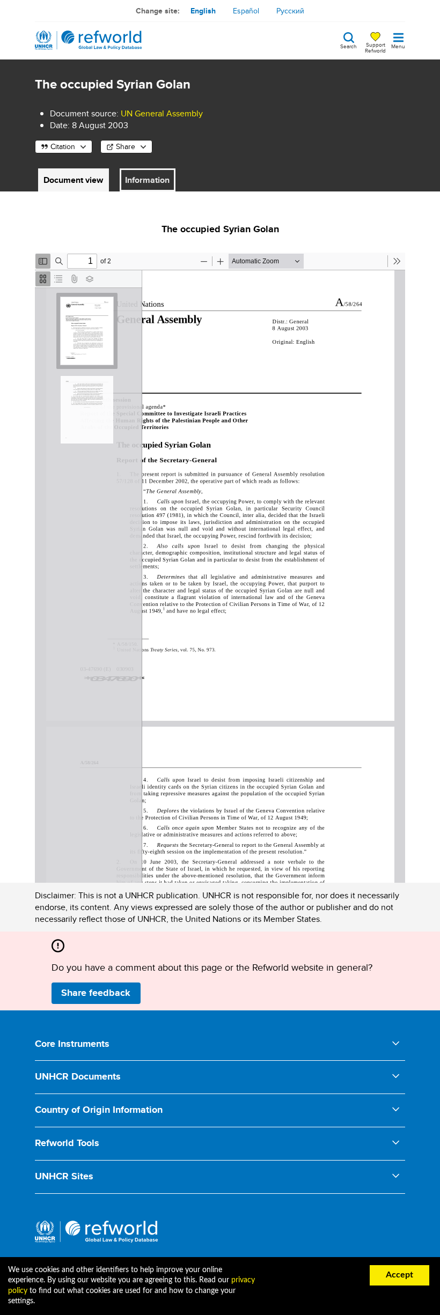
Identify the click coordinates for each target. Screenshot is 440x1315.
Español (246, 10)
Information (147, 180)
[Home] (88, 40)
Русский (290, 10)
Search (348, 45)
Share (125, 146)
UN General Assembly (162, 113)
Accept (399, 1274)
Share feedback (95, 993)
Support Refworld (375, 47)
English (203, 10)
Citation (62, 146)
